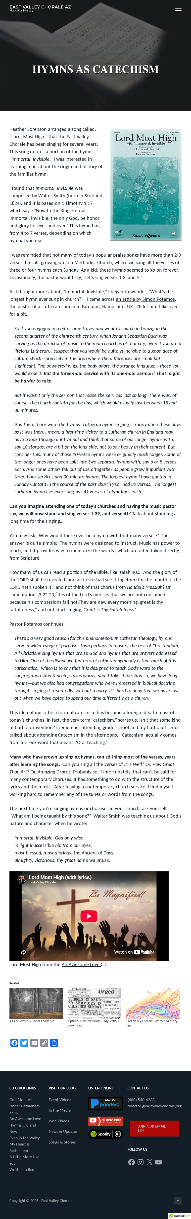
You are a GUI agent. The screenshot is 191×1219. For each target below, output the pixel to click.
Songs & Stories (62, 1142)
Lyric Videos (59, 1121)
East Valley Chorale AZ (40, 6)
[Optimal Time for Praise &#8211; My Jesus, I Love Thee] (94, 1003)
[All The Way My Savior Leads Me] (36, 1003)
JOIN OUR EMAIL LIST (152, 1129)
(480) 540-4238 (141, 1100)
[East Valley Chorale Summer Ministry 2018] (153, 1003)
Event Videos (60, 1100)
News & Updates (63, 1132)
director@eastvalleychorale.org (155, 1106)
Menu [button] (173, 9)
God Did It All (20, 1100)
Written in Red (21, 1170)
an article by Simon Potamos (145, 299)
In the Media (60, 1110)
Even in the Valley (24, 1138)
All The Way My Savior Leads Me (31, 1021)
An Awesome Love (81, 964)
